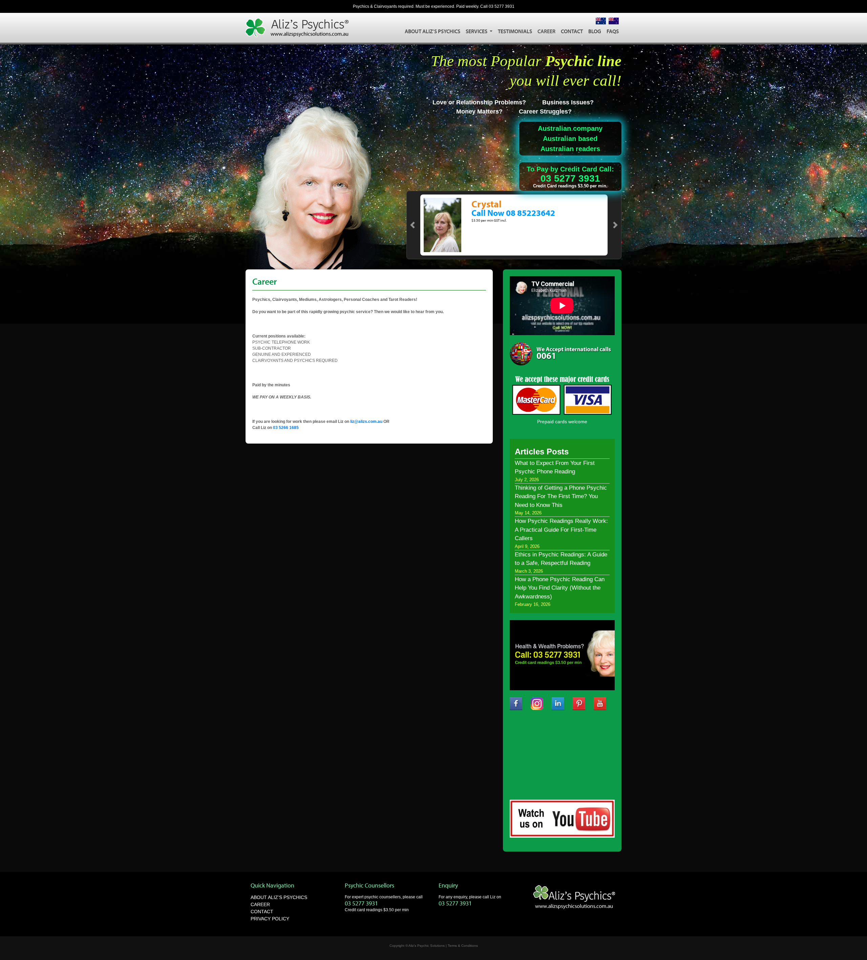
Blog (594, 31)
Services (477, 31)
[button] (412, 225)
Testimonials (515, 31)
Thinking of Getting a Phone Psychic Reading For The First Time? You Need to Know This (561, 496)
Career (546, 31)
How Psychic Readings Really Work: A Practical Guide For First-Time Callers (561, 530)
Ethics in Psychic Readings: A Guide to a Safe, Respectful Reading (561, 559)
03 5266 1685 (286, 427)
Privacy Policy (270, 918)
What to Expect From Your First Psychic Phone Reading (555, 467)
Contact (572, 31)
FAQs (613, 31)
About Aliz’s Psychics (432, 31)
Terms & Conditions (463, 945)
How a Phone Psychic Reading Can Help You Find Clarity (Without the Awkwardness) (560, 588)
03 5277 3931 (501, 6)
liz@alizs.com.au (366, 421)
